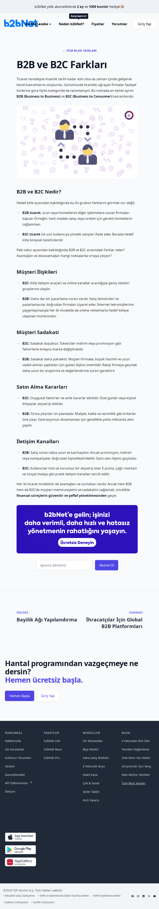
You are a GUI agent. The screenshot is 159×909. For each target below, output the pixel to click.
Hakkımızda (13, 741)
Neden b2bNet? (72, 24)
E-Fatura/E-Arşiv (94, 766)
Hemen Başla (19, 696)
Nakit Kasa (90, 775)
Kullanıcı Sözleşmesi (15, 902)
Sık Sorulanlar (14, 749)
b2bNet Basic (53, 749)
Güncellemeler (15, 775)
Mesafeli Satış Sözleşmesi (19, 895)
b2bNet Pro (52, 758)
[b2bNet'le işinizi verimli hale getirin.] (77, 529)
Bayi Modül (90, 749)
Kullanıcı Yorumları (18, 758)
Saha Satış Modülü (96, 758)
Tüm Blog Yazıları (134, 783)
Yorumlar (119, 24)
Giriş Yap (144, 24)
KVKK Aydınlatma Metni (106, 895)
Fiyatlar (98, 24)
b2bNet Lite (52, 741)
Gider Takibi (91, 792)
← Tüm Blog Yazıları (79, 51)
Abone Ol (106, 565)
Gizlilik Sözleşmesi (42, 902)
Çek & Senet (91, 783)
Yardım (10, 766)
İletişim (10, 791)
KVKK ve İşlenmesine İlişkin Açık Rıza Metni (63, 895)
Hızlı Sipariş (91, 800)
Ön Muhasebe (92, 741)
